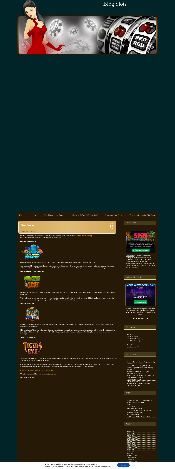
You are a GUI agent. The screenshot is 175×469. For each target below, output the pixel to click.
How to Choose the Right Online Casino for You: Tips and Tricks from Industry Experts (140, 368)
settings (108, 466)
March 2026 (131, 435)
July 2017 (130, 441)
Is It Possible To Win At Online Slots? (84, 215)
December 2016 (132, 445)
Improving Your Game (113, 215)
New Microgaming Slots (53, 215)
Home (21, 215)
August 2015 (131, 449)
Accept (123, 465)
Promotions (131, 345)
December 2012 (132, 458)
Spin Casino (130, 256)
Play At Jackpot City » (140, 318)
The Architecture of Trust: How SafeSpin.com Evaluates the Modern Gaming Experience (139, 383)
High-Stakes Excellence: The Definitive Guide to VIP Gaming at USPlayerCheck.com (140, 377)
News (128, 343)
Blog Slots (115, 4)
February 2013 (132, 456)
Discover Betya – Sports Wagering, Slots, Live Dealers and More (141, 363)
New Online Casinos (133, 339)
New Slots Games (133, 341)
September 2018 (132, 439)
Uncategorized (131, 347)
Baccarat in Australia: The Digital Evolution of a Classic (138, 372)
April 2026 (130, 433)
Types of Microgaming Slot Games (143, 215)
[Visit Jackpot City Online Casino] (140, 305)
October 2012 (131, 460)
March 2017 (131, 443)
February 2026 (132, 437)
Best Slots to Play (133, 406)
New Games (27, 225)
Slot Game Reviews (133, 414)
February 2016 (132, 447)
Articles (34, 215)
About (129, 404)
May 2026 (130, 431)
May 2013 (130, 451)
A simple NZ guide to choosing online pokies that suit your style (139, 401)
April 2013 (130, 453)
